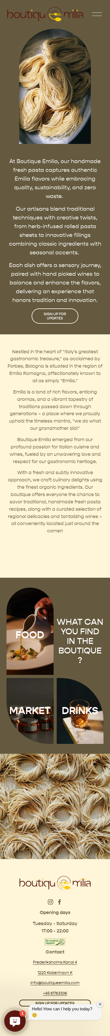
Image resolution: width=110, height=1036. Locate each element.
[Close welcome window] (100, 1004)
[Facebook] (59, 902)
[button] (15, 1021)
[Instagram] (50, 902)
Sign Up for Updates (55, 316)
